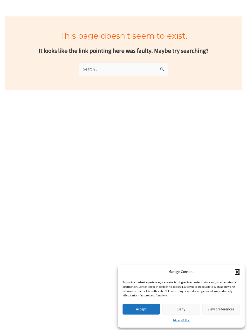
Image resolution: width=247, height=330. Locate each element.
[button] (237, 272)
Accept (141, 309)
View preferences (221, 309)
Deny (181, 309)
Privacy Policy (181, 320)
